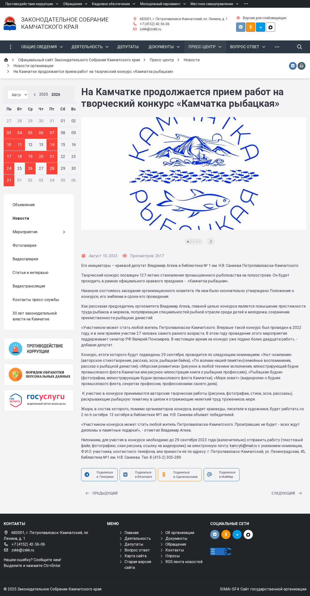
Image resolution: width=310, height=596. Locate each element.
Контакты (174, 550)
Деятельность (137, 538)
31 (9, 180)
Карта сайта (135, 556)
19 (30, 156)
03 (9, 133)
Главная (131, 532)
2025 (43, 94)
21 (52, 156)
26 (30, 168)
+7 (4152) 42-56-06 (155, 24)
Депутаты (133, 544)
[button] (188, 242)
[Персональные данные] (39, 374)
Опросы (172, 556)
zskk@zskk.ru (150, 29)
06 (41, 133)
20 (41, 156)
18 (19, 156)
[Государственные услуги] (39, 400)
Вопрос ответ (137, 550)
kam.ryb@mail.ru (243, 445)
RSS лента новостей (183, 561)
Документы (176, 538)
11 (19, 144)
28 (52, 168)
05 (30, 133)
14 (52, 144)
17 (9, 156)
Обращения (175, 544)
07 (52, 133)
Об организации (179, 532)
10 (9, 144)
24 (9, 168)
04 (19, 133)
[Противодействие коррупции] (39, 348)
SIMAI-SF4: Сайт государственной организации (263, 589)
